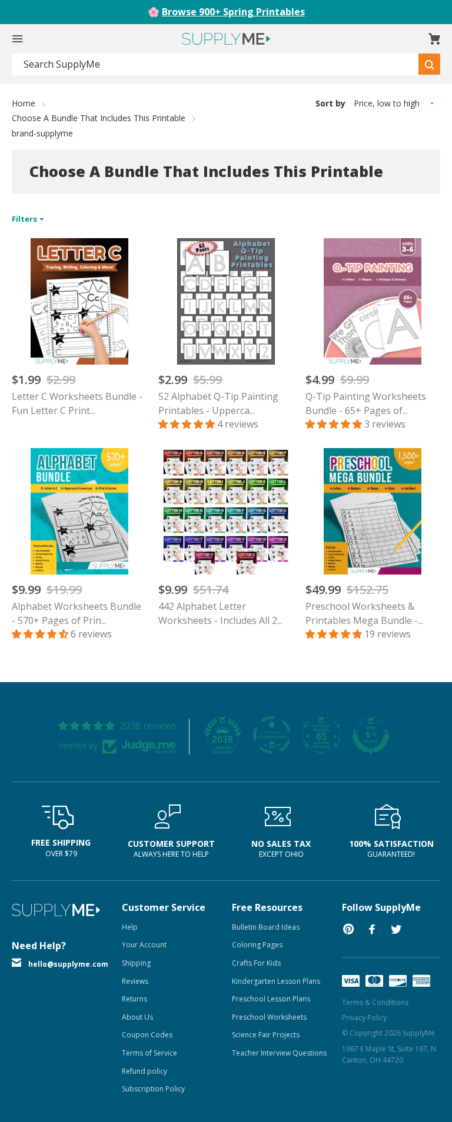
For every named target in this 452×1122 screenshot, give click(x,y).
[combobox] (215, 64)
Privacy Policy (364, 1018)
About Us (137, 1017)
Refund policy (144, 1071)
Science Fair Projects (266, 1035)
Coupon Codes (147, 1035)
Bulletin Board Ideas (266, 927)
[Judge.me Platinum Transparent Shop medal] (272, 735)
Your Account (144, 945)
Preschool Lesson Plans (271, 999)
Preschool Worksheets (269, 1017)
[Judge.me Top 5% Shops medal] (371, 735)
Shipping (136, 963)
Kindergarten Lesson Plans (276, 981)
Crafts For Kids (256, 963)
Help (130, 927)
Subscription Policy (153, 1089)
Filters (25, 218)
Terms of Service (149, 1053)
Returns (134, 999)
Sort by (330, 103)
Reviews (135, 981)
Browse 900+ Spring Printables (233, 11)
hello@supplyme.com (68, 964)
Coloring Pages (257, 945)
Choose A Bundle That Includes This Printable (98, 117)
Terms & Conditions (375, 1002)
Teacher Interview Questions (279, 1053)
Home (23, 103)
